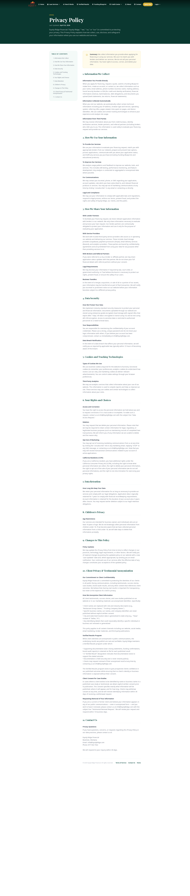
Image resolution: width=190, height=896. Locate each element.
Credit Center (115, 4)
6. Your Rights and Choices (61, 77)
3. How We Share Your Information (63, 65)
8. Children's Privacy (59, 85)
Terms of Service (121, 763)
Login (157, 4)
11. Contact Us (57, 97)
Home (42, 4)
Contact (138, 4)
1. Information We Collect (61, 58)
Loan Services (53, 4)
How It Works (69, 4)
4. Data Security (58, 69)
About (129, 4)
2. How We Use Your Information (63, 62)
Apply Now (147, 4)
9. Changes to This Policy (60, 88)
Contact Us (131, 763)
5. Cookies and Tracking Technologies (60, 73)
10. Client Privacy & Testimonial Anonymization (62, 92)
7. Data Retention (58, 81)
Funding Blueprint (100, 4)
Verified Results (84, 4)
